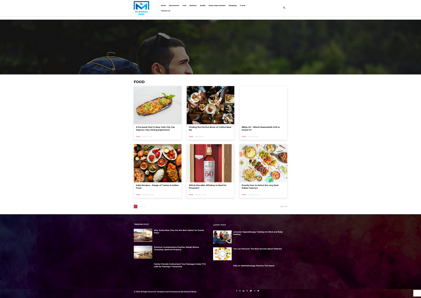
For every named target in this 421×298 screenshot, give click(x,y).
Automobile (39, 17)
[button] (284, 8)
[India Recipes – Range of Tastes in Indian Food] (157, 163)
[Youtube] (258, 291)
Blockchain (64, 17)
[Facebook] (236, 291)
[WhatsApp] (254, 291)
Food (138, 136)
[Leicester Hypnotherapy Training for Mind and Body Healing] (222, 236)
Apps (9, 17)
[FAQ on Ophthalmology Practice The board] (222, 270)
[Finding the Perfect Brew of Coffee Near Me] (210, 105)
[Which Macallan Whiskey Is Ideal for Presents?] (210, 163)
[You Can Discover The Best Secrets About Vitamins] (222, 253)
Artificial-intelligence (23, 17)
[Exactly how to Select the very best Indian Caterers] (263, 163)
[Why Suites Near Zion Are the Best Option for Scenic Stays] (143, 235)
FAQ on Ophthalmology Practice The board (253, 266)
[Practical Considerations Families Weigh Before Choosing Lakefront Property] (143, 252)
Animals (3, 17)
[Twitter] (251, 291)
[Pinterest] (247, 291)
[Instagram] (240, 291)
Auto (32, 17)
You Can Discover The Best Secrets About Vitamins (257, 249)
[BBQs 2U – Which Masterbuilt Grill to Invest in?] (263, 105)
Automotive (49, 17)
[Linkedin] (243, 291)
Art (14, 17)
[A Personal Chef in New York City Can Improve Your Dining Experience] (157, 105)
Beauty (57, 17)
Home (138, 19)
